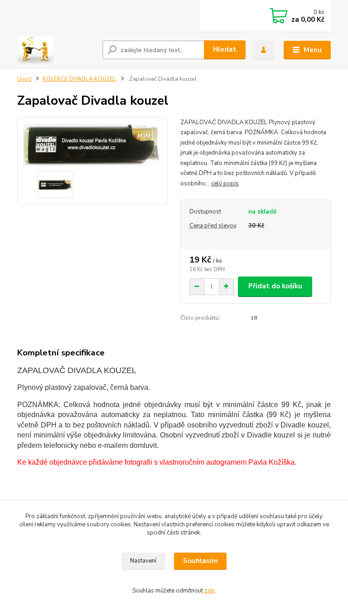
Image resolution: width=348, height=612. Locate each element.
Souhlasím (200, 560)
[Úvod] (56, 49)
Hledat (225, 49)
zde (209, 591)
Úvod (24, 79)
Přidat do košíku (275, 286)
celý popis (225, 184)
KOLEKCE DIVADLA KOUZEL (79, 79)
